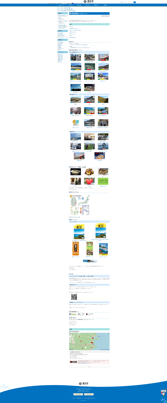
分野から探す (61, 33)
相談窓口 (60, 47)
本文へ (49, 3)
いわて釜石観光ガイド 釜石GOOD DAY (78, 240)
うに (89, 176)
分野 (65, 7)
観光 (72, 8)
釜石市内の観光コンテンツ (74, 28)
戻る (89, 366)
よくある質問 (61, 32)
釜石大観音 (75, 92)
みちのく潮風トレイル (103, 115)
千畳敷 (89, 104)
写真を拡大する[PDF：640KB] (75, 217)
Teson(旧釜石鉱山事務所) (89, 61)
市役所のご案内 (78, 394)
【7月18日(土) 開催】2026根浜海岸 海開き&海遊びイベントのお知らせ (63, 26)
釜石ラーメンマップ (75, 256)
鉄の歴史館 (103, 61)
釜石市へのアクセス (73, 31)
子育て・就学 (61, 55)
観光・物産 (68, 7)
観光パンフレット (73, 33)
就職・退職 (60, 56)
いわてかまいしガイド (102, 256)
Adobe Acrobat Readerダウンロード (84, 363)
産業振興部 (64, 10)
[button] (91, 342)
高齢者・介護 (61, 59)
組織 (61, 10)
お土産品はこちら (103, 185)
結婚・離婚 (60, 58)
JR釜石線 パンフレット (91, 262)
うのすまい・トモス (75, 71)
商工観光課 (69, 10)
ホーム (58, 7)
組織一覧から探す (61, 35)
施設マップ (60, 44)
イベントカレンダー (62, 36)
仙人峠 (103, 104)
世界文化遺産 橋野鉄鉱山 (75, 61)
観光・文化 (88, 5)
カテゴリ (61, 7)
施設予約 (60, 45)
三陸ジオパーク (75, 127)
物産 (72, 9)
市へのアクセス (61, 48)
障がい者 (60, 60)
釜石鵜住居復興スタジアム (89, 71)
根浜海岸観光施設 (89, 115)
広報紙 (60, 49)
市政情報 (105, 5)
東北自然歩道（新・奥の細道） (103, 127)
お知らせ (71, 26)
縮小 (66, 3)
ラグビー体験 (89, 151)
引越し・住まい (61, 57)
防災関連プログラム (75, 151)
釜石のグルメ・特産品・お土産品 (75, 30)
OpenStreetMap (104, 349)
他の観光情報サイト (73, 37)
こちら (73, 189)
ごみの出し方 (61, 41)
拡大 (62, 3)
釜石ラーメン (75, 176)
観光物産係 (73, 10)
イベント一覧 (61, 37)
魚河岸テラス (102, 80)
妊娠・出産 (60, 54)
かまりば (88, 92)
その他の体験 (99, 160)
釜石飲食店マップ (89, 256)
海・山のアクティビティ (89, 141)
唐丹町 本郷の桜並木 (75, 115)
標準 (64, 3)
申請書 (60, 46)
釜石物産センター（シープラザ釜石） (75, 80)
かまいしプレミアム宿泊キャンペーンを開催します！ (79, 44)
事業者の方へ (96, 5)
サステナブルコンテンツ (103, 151)
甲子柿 (89, 185)
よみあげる (81, 3)
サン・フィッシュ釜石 (89, 80)
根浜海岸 (60, 18)
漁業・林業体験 (102, 141)
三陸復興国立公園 (89, 127)
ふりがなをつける (76, 3)
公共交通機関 (61, 42)
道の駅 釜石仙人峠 (103, 71)
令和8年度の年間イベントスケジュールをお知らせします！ (80, 47)
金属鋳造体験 (79, 160)
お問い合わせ (89, 394)
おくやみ (60, 61)
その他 (71, 35)
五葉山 (76, 104)
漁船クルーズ (75, 141)
